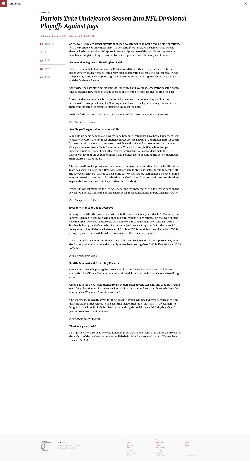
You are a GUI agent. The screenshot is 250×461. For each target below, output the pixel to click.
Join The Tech (161, 455)
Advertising (160, 448)
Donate (158, 450)
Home (129, 440)
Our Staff (159, 453)
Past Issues (159, 442)
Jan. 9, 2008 (89, 35)
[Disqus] (125, 390)
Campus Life (131, 453)
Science (129, 455)
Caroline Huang (51, 35)
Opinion (130, 445)
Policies (158, 445)
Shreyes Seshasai (71, 35)
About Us (159, 440)
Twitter (187, 445)
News (129, 442)
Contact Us (189, 440)
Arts (128, 448)
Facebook (188, 442)
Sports (44, 12)
